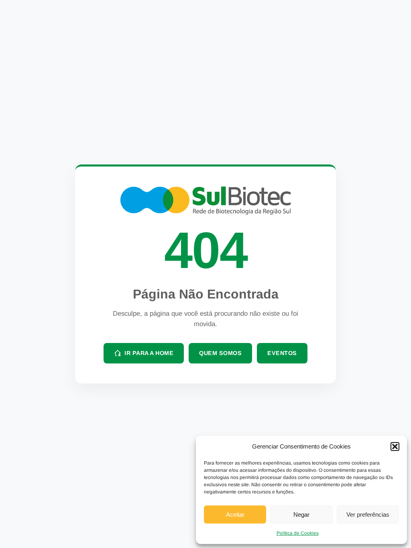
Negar (301, 514)
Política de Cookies (298, 533)
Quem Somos (220, 353)
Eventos (282, 353)
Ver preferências (367, 514)
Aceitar (235, 514)
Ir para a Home (148, 353)
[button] (395, 446)
